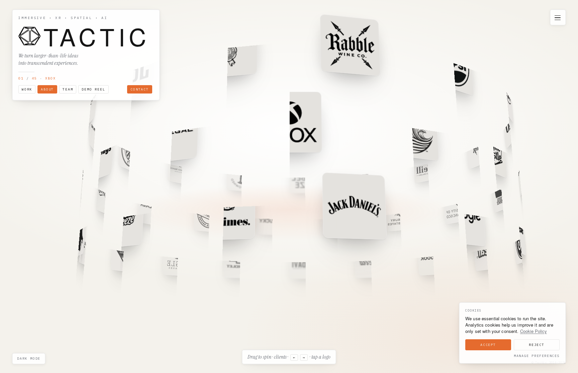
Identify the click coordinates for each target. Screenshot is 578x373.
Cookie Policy (533, 331)
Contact (139, 89)
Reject (537, 345)
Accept (488, 345)
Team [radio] (68, 89)
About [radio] (47, 89)
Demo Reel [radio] (93, 89)
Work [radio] (27, 89)
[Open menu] (558, 18)
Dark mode (28, 358)
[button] (349, 45)
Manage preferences (537, 356)
